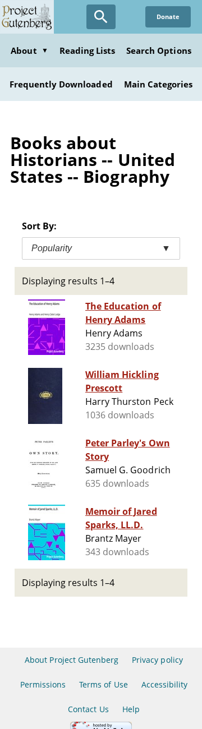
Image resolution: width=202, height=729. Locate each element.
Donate (168, 16)
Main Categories (158, 84)
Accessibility (164, 684)
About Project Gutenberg (71, 659)
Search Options (158, 50)
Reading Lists (87, 50)
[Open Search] (101, 16)
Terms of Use (103, 684)
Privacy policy (157, 659)
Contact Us (88, 709)
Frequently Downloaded (61, 84)
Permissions (43, 684)
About (29, 50)
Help (131, 709)
